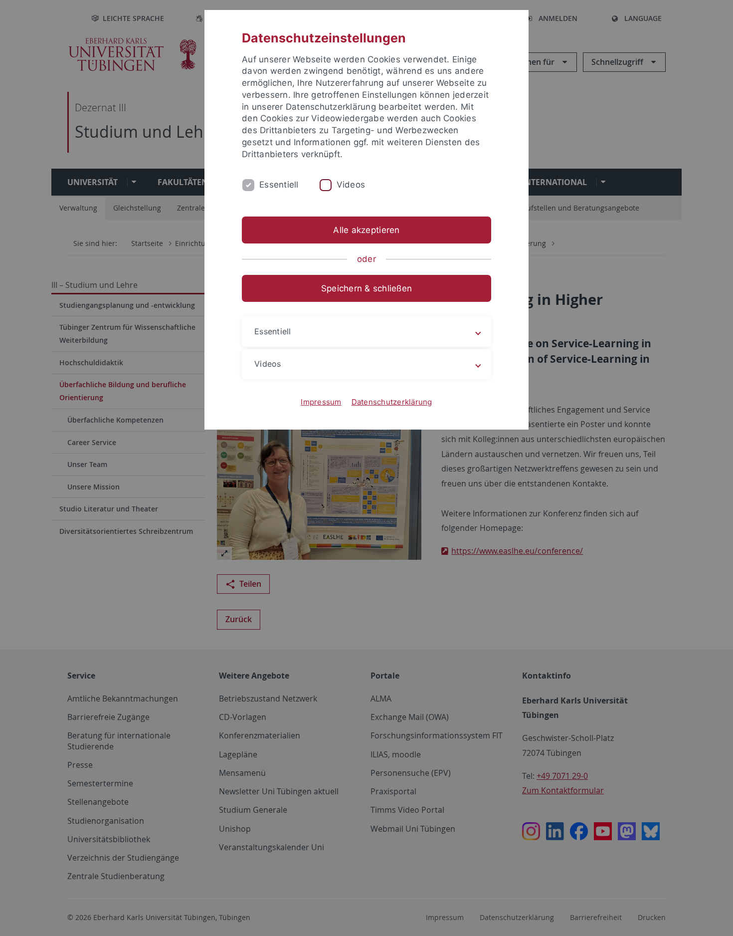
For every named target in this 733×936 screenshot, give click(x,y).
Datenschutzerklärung (392, 402)
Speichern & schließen (366, 288)
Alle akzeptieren (366, 230)
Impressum (321, 402)
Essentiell (279, 185)
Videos (351, 185)
